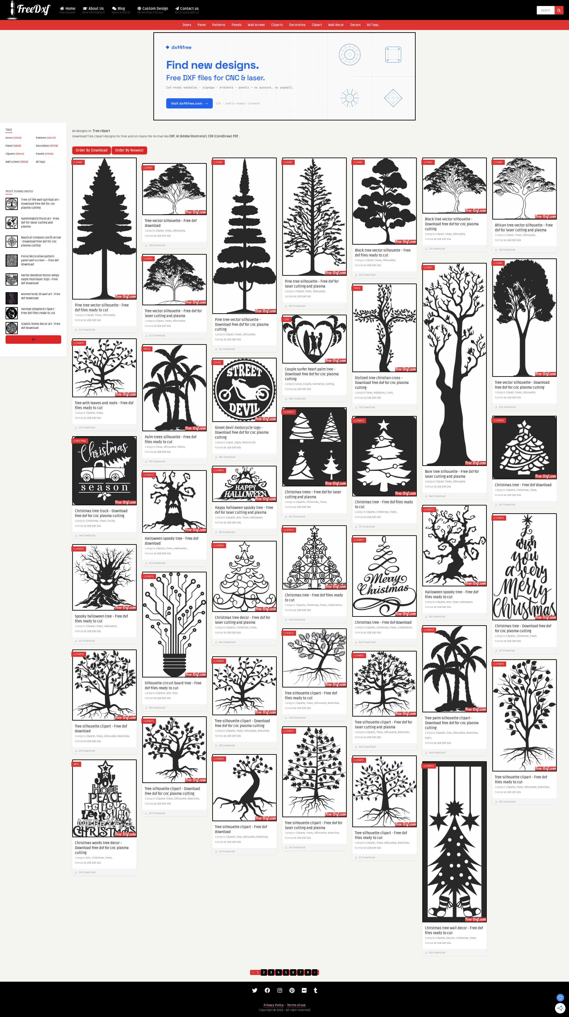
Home (68, 10)
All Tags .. (374, 25)
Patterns (218, 25)
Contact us (187, 10)
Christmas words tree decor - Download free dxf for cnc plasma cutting (102, 848)
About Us (93, 10)
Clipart (317, 25)
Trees (357, 288)
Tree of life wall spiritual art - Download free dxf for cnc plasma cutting (40, 204)
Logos (217, 362)
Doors (187, 25)
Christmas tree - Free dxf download (523, 485)
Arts (76, 764)
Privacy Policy (274, 1005)
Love (286, 319)
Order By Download (91, 150)
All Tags (40, 162)
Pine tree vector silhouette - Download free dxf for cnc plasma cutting (242, 325)
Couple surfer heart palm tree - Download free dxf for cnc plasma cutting (312, 374)
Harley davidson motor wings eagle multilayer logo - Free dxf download (40, 279)
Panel (202, 25)
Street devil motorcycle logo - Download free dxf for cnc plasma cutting (242, 433)
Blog (121, 10)
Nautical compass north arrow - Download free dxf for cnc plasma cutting (41, 241)
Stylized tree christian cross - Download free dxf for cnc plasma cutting (382, 383)
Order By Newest (129, 150)
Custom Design (152, 10)
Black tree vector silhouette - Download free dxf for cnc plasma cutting (452, 224)
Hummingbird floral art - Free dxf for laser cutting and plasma (40, 222)
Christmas (80, 441)
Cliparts (277, 25)
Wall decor (336, 25)
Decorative (297, 25)
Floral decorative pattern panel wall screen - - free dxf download (40, 260)
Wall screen (256, 25)
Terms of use (296, 1005)
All (33, 339)
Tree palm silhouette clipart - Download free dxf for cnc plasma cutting (452, 723)
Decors (355, 25)
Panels (236, 25)
